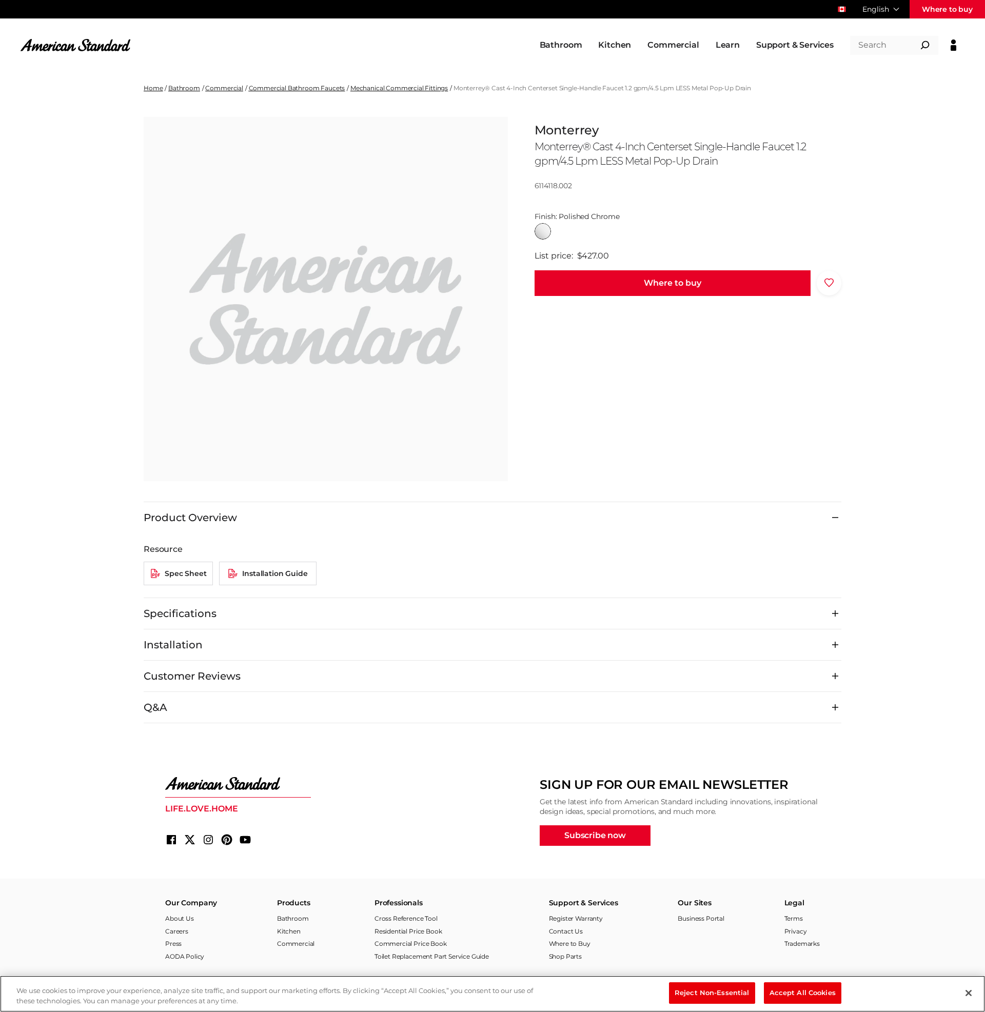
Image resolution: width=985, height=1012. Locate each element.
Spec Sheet (185, 573)
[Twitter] (190, 840)
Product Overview (190, 517)
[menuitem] (561, 45)
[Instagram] (208, 840)
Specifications (180, 613)
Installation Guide (274, 573)
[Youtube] (245, 840)
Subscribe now (595, 835)
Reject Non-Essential (712, 992)
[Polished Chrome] (543, 231)
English (875, 9)
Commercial (224, 88)
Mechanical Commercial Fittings (399, 88)
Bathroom (184, 88)
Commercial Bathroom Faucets (297, 88)
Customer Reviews (192, 676)
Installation (173, 645)
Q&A (155, 707)
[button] (673, 282)
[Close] (968, 993)
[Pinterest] (227, 840)
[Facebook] (171, 840)
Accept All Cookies (803, 992)
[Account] (953, 45)
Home (153, 88)
